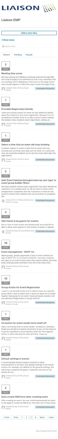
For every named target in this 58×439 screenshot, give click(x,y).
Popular (29, 54)
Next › (42, 417)
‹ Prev (15, 417)
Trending (18, 54)
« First (6, 417)
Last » (52, 417)
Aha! (55, 431)
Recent (6, 54)
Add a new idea (29, 33)
